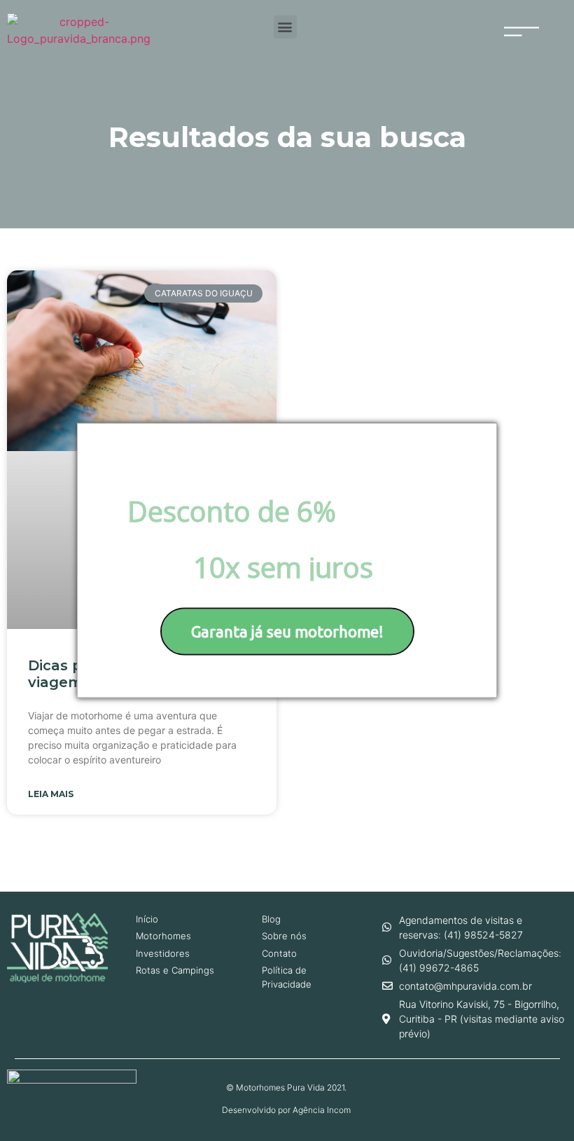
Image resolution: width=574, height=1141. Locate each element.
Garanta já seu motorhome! (287, 631)
